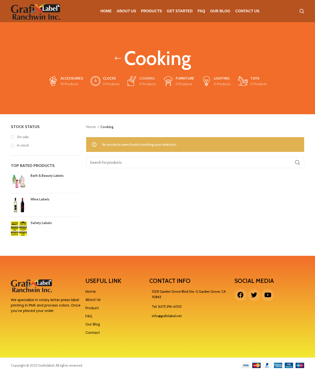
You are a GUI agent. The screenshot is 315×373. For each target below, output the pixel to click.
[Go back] (118, 58)
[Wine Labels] (19, 205)
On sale (22, 137)
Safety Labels (41, 223)
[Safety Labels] (19, 228)
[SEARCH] (297, 162)
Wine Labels (40, 199)
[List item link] (189, 306)
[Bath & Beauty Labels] (19, 181)
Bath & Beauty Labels (47, 175)
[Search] (302, 11)
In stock (22, 145)
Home (91, 127)
